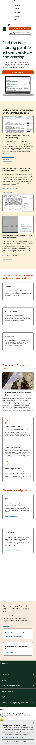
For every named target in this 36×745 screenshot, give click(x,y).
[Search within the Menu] (4, 29)
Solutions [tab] (17, 5)
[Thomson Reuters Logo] (18, 1)
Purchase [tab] (17, 12)
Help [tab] (15, 19)
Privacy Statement (17, 737)
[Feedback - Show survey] (1, 711)
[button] (18, 663)
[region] (18, 733)
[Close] (34, 723)
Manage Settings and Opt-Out (18, 741)
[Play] (18, 381)
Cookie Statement (7, 737)
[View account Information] (9, 25)
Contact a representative (7, 161)
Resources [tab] (17, 16)
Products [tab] (16, 9)
